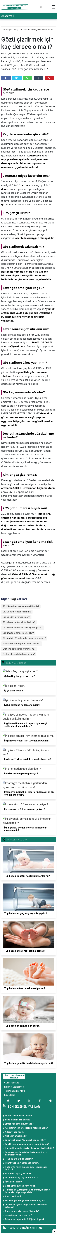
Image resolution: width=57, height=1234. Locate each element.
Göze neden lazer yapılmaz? (16, 617)
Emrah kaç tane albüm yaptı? (19, 1124)
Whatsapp (28, 78)
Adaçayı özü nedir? (14, 1132)
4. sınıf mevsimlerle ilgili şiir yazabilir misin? (26, 1128)
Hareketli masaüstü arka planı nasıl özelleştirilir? (29, 1148)
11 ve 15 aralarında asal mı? (19, 1159)
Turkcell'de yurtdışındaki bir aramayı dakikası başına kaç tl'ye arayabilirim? (27, 1191)
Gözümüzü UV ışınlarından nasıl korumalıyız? (24, 638)
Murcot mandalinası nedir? (18, 1115)
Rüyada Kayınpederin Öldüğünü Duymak (24, 1219)
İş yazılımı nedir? (13, 1181)
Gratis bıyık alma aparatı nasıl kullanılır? (21, 643)
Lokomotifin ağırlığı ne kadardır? (21, 1177)
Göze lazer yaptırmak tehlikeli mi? (19, 622)
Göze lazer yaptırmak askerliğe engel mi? (22, 627)
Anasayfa (6, 16)
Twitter (17, 78)
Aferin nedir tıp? (13, 1196)
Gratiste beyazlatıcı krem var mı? (19, 654)
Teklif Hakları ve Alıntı (14, 1091)
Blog (16, 29)
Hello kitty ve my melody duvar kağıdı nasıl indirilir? (26, 1168)
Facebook (6, 78)
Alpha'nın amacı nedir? (16, 1136)
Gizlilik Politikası (11, 1082)
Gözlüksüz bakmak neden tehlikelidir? (21, 606)
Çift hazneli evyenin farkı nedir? (20, 1186)
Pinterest (49, 78)
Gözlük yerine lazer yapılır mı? (17, 611)
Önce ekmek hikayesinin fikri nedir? (22, 1211)
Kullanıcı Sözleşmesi (14, 1087)
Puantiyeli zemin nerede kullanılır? (22, 1163)
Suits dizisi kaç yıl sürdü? (17, 1119)
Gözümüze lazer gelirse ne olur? (18, 633)
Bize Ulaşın (9, 1095)
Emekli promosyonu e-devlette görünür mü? (27, 1144)
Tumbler (38, 78)
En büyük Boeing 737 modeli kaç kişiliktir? (25, 1140)
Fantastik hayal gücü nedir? (18, 1173)
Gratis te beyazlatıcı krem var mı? (19, 649)
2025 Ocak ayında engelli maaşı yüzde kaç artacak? (26, 1205)
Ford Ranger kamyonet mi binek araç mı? (25, 1200)
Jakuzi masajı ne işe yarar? (18, 1215)
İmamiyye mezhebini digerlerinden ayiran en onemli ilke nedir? (26, 1153)
